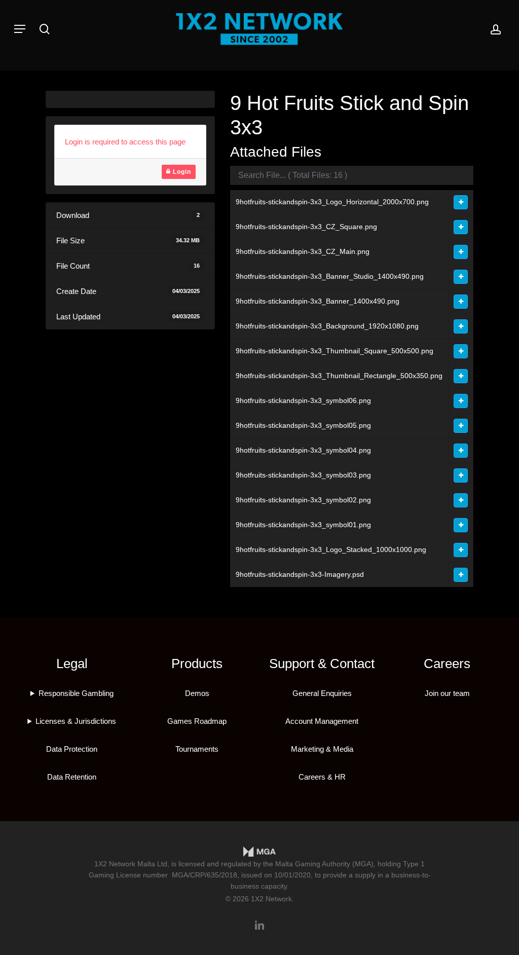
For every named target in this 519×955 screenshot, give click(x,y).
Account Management (321, 721)
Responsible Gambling (76, 693)
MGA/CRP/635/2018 (204, 875)
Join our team (447, 693)
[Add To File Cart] (461, 202)
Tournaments (196, 749)
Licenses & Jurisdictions (75, 721)
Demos (197, 693)
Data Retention (71, 777)
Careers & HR (322, 777)
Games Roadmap (197, 721)
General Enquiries (322, 693)
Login (181, 171)
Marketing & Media (322, 749)
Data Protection (71, 749)
